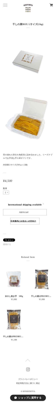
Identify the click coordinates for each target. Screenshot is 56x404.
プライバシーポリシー (28, 379)
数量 (5, 188)
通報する (7, 244)
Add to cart (23, 212)
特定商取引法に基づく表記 (28, 383)
